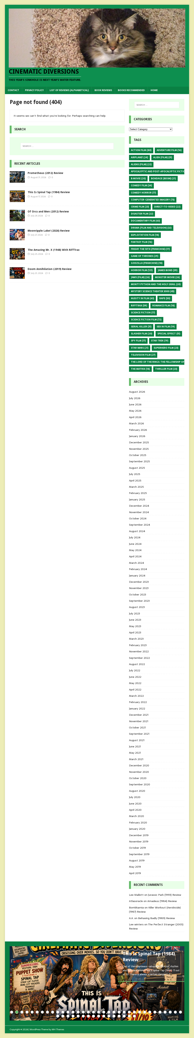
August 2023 (137, 607)
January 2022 (137, 708)
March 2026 (136, 423)
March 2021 (136, 759)
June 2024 (135, 544)
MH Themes (58, 1029)
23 (124, 1012)
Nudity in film (142, 298)
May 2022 (135, 683)
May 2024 (135, 550)
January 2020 (137, 829)
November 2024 (139, 512)
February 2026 (138, 430)
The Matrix (140, 369)
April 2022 (135, 689)
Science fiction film (146, 320)
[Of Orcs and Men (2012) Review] (17, 219)
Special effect (168, 334)
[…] (168, 974)
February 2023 (138, 645)
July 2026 (134, 398)
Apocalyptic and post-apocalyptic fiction (161, 171)
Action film (141, 150)
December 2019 (139, 835)
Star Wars (139, 348)
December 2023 (139, 582)
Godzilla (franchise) (146, 263)
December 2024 (139, 506)
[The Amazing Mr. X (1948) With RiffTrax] (17, 257)
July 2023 (134, 613)
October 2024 (137, 518)
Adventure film (169, 150)
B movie (138, 178)
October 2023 (137, 594)
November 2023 (139, 588)
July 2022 (134, 670)
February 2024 (138, 569)
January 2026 (137, 436)
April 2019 (135, 873)
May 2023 (135, 626)
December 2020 (139, 765)
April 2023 (135, 632)
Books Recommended (131, 90)
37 (68, 1016)
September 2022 (139, 658)
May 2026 (135, 411)
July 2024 (134, 537)
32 (170, 1012)
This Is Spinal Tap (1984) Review (49, 192)
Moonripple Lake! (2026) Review (49, 230)
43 (98, 1016)
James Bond (167, 270)
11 (62, 1012)
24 (129, 1012)
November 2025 (139, 449)
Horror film (142, 270)
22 (119, 1012)
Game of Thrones (144, 256)
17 (93, 1012)
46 (114, 1016)
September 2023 (139, 601)
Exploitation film (145, 235)
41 (88, 1016)
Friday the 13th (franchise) (150, 249)
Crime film (140, 207)
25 (134, 1012)
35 (57, 1016)
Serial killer (141, 327)
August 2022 (137, 664)
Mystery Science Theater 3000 (152, 291)
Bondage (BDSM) (163, 178)
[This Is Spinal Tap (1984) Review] (17, 200)
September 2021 (139, 734)
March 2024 (136, 563)
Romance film (163, 305)
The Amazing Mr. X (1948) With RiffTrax (54, 249)
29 (154, 1012)
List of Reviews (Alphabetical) (69, 90)
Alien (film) (162, 157)
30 (160, 1012)
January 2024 (137, 575)
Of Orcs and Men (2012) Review (48, 211)
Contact (13, 90)
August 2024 (137, 531)
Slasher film (141, 334)
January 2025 (137, 499)
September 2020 (139, 784)
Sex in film (166, 327)
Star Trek (159, 341)
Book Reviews (103, 90)
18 (98, 1012)
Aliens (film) (141, 164)
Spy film (138, 341)
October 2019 (137, 848)
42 (93, 1016)
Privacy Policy (34, 90)
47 (119, 1016)
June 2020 (135, 803)
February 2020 (138, 822)
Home (154, 90)
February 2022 (138, 702)
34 (180, 1012)
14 (78, 1012)
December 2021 (138, 715)
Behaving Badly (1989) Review (156, 918)
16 (88, 1012)
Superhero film (166, 348)
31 (165, 1012)
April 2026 (135, 417)
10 (57, 1012)
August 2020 (137, 791)
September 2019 (139, 854)
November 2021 (138, 721)
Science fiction (143, 313)
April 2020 (135, 810)
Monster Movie (167, 277)
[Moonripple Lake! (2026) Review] (17, 238)
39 (78, 1016)
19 (103, 1012)
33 (175, 1012)
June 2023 (135, 620)
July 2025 (134, 474)
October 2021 (137, 727)
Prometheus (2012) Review (45, 173)
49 (129, 1016)
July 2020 (134, 797)
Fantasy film (141, 242)
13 (73, 1012)
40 (83, 1016)
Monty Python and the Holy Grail (156, 284)
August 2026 (137, 392)
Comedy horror (143, 193)
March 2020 (136, 816)
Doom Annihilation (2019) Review (49, 269)
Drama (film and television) (151, 228)
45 (108, 1016)
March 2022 (136, 696)
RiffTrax (139, 305)
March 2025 (136, 487)
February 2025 (138, 493)
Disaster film (142, 214)
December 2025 (139, 442)
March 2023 (136, 639)
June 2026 (135, 404)
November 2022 (139, 651)
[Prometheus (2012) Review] (17, 181)
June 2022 (135, 677)
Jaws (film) (140, 277)
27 (144, 1012)
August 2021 (136, 740)
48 (124, 1016)
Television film (143, 355)
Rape (164, 298)
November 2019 (138, 841)
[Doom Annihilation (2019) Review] (17, 276)
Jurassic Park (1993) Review (164, 895)
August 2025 (137, 468)
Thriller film (166, 369)
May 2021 (135, 753)
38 (73, 1016)
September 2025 (139, 461)
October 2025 (137, 455)
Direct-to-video (167, 207)
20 (108, 1012)
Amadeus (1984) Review (162, 901)
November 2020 (139, 772)
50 (134, 1016)
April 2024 (135, 556)
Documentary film (145, 221)
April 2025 (135, 480)
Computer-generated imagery (152, 200)
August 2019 (137, 860)
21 (114, 1012)
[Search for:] (67, 146)
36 (62, 1016)
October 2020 (137, 778)
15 (83, 1012)
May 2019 (135, 867)
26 (139, 1012)
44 (103, 1016)
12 (68, 1012)
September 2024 (139, 525)
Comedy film (141, 185)
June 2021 (135, 746)
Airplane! (139, 157)
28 (149, 1012)
